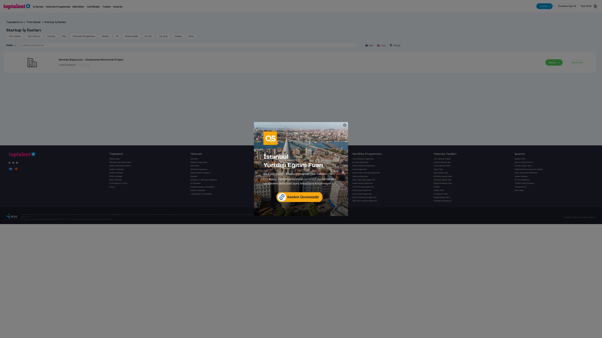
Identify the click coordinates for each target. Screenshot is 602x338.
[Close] (344, 125)
